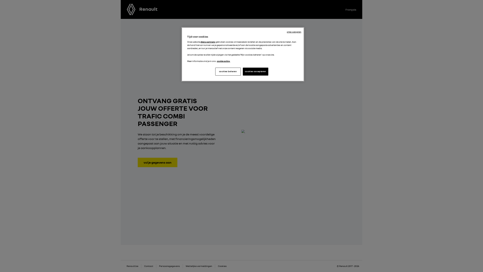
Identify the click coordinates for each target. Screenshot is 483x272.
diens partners (208, 42)
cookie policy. (223, 61)
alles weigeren (294, 32)
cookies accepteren (255, 71)
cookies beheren (228, 71)
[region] (243, 54)
